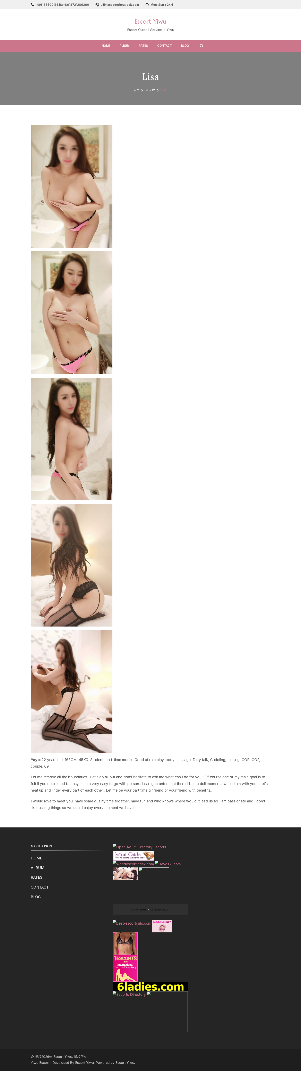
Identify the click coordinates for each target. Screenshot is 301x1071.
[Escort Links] (162, 923)
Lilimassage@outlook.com (120, 4)
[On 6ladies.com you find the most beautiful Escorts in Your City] (150, 985)
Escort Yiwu (150, 21)
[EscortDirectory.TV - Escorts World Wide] (125, 870)
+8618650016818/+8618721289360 (62, 4)
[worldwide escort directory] (125, 935)
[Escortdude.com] (154, 870)
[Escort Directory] (133, 854)
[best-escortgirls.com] (132, 923)
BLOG (185, 45)
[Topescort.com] (167, 994)
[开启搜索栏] (198, 45)
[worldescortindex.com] (133, 864)
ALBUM (125, 45)
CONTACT (164, 45)
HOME (106, 45)
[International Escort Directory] (129, 994)
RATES (143, 45)
